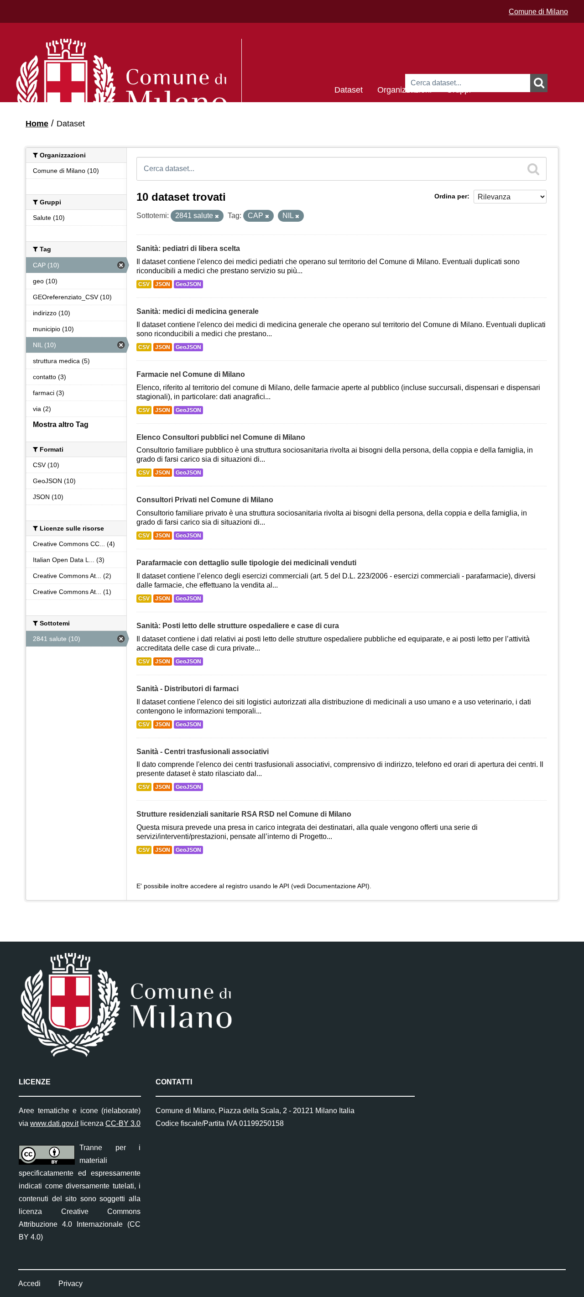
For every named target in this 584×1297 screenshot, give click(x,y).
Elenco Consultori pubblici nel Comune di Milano (220, 437)
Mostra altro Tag (61, 424)
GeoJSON (188, 284)
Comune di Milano (538, 12)
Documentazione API (337, 886)
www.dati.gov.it (54, 1123)
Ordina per (450, 196)
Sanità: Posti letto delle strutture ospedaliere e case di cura (237, 626)
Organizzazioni (404, 89)
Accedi (29, 1283)
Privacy (70, 1283)
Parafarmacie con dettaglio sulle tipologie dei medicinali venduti (246, 563)
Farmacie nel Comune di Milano (190, 374)
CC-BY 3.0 (123, 1123)
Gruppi (458, 89)
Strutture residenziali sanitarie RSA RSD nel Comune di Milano (243, 814)
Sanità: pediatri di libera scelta (188, 248)
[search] (533, 169)
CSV (144, 284)
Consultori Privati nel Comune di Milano (204, 500)
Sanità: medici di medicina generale (197, 311)
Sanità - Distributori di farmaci (187, 689)
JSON (162, 284)
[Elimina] (217, 216)
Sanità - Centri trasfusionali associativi (202, 751)
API (284, 886)
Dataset (348, 89)
